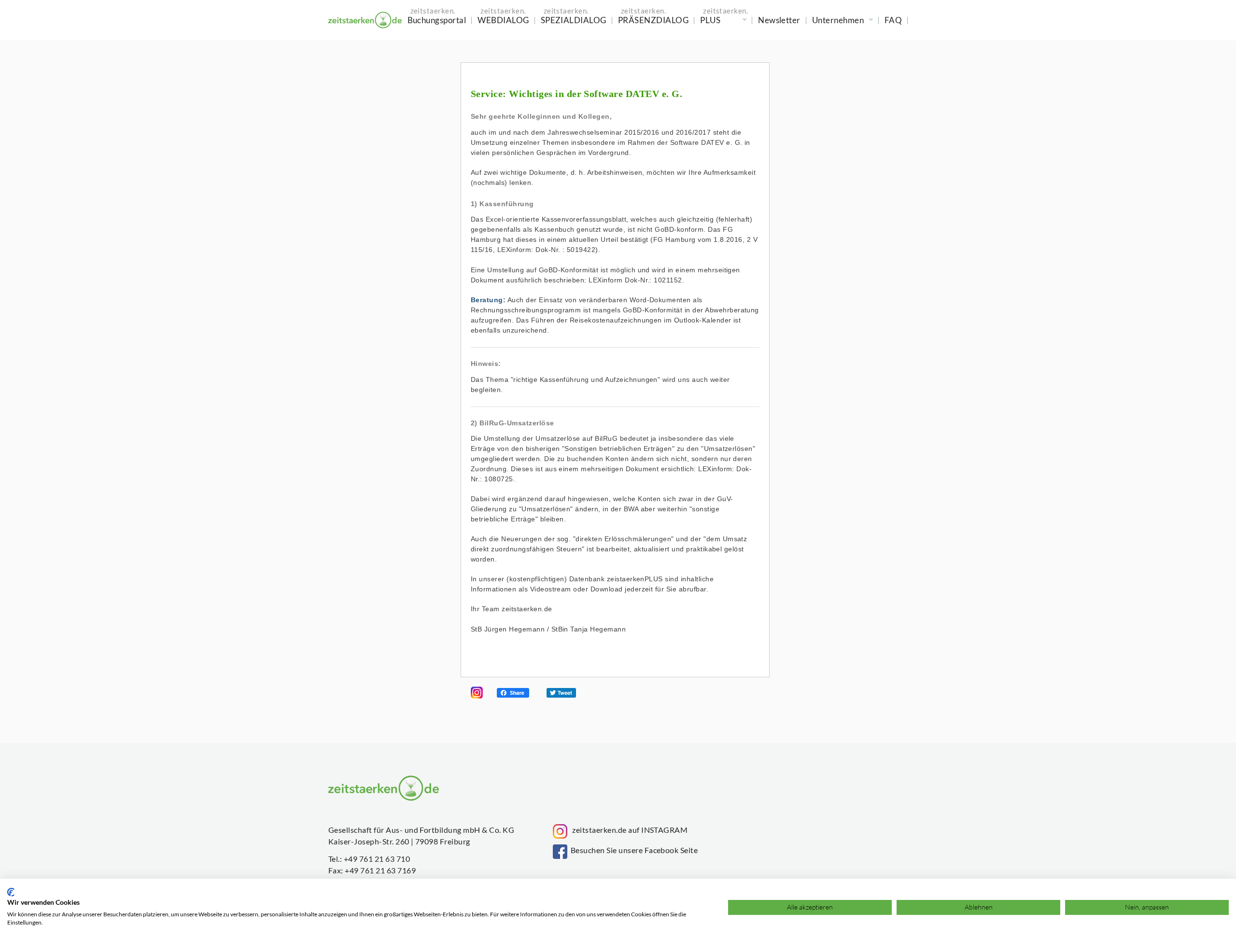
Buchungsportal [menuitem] (436, 20)
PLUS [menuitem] (710, 20)
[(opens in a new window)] (477, 696)
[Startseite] (365, 20)
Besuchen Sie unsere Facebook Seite (632, 850)
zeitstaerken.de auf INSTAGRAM (627, 829)
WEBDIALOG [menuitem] (503, 20)
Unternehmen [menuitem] (838, 20)
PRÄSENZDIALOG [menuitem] (653, 20)
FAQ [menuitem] (893, 20)
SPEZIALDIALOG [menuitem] (573, 20)
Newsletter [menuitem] (779, 20)
